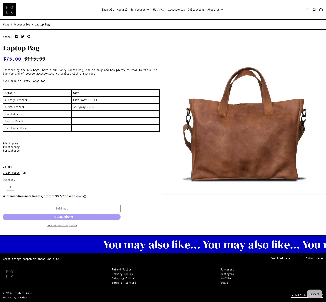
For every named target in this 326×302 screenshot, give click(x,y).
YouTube (226, 278)
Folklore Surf (22, 293)
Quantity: (10, 180)
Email (224, 282)
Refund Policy (121, 269)
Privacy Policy (122, 274)
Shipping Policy (123, 278)
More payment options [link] (62, 225)
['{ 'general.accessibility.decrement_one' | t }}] (4, 187)
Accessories (22, 24)
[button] (314, 10)
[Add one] (17, 187)
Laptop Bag (42, 24)
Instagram (227, 274)
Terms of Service (124, 282)
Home (6, 24)
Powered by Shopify (15, 297)
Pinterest (227, 269)
